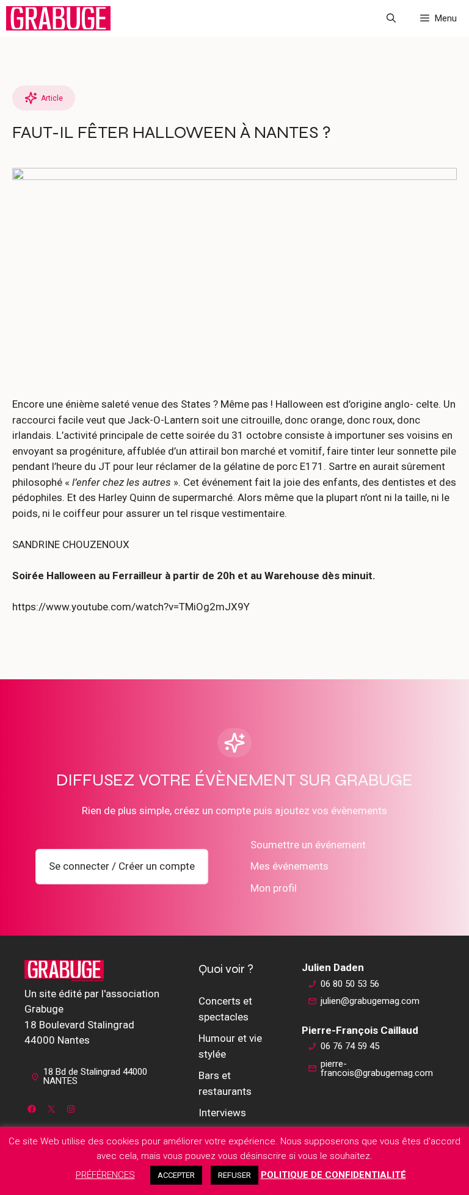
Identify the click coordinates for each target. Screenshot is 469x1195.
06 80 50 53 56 (350, 983)
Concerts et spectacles (225, 1009)
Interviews (222, 1113)
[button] (391, 18)
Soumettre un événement (308, 845)
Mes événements (289, 866)
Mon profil (273, 888)
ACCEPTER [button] (176, 1175)
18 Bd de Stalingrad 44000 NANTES (95, 1076)
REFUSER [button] (234, 1175)
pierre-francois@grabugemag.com (377, 1068)
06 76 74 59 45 (350, 1046)
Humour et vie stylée (230, 1046)
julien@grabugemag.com (370, 1000)
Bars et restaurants (225, 1083)
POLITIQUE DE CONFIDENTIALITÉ (333, 1174)
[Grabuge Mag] (58, 18)
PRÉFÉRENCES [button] (105, 1174)
